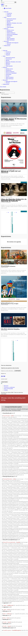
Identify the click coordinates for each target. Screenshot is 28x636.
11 (12, 226)
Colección (6, 11)
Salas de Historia (11, 38)
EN (6, 5)
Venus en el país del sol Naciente (11, 171)
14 (12, 230)
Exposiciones (10, 20)
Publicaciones (7, 45)
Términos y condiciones (9, 387)
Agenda (8, 21)
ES (3, 5)
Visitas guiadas (10, 27)
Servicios (9, 25)
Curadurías (9, 13)
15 (12, 232)
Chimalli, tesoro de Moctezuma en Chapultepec (13, 119)
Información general (11, 18)
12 (12, 227)
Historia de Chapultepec (12, 34)
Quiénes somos (10, 30)
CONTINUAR (17, 370)
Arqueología (9, 35)
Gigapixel (9, 16)
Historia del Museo (11, 32)
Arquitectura (9, 31)
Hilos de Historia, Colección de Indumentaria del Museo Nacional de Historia (13, 200)
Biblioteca (9, 24)
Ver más (24, 130)
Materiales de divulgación (12, 42)
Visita (5, 17)
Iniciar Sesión (8, 8)
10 (12, 225)
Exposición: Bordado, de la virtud (14, 23)
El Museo (6, 28)
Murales (8, 37)
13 (12, 229)
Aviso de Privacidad (8, 388)
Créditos (6, 390)
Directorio (6, 385)
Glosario (9, 44)
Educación (6, 41)
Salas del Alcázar (11, 39)
